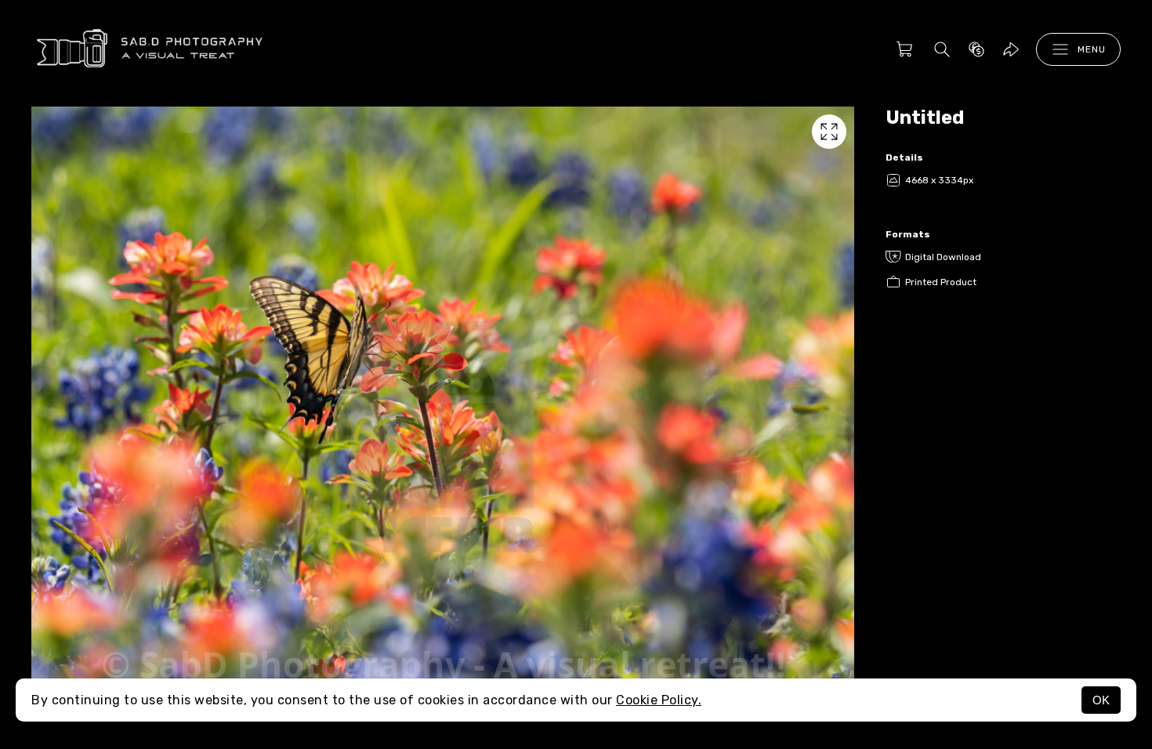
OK (1101, 700)
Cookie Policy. (658, 700)
